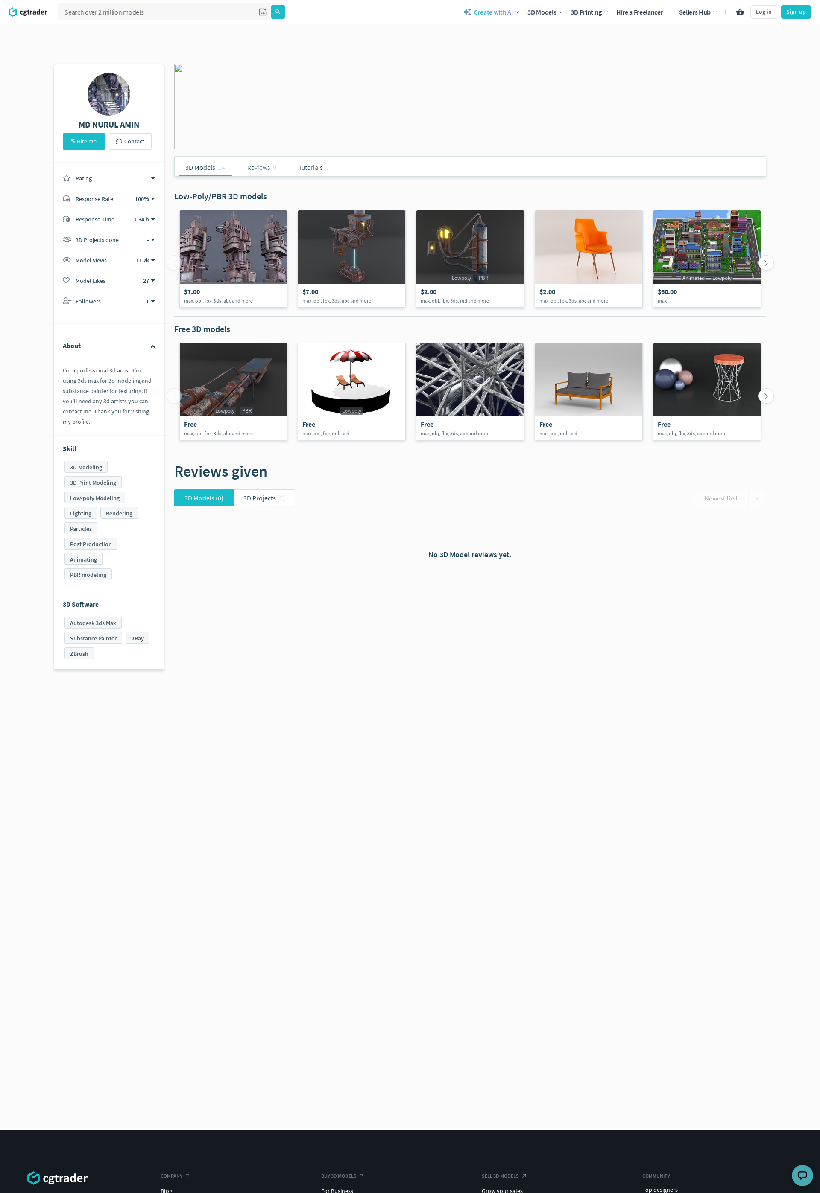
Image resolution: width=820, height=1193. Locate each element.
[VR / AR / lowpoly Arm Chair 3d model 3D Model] (588, 258)
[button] (262, 12)
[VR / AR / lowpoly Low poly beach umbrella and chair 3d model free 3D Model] (351, 391)
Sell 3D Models (500, 1176)
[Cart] (740, 12)
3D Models (203, 498)
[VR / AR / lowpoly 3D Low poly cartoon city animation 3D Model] (707, 258)
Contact (134, 141)
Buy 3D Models (339, 1176)
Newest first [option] (721, 498)
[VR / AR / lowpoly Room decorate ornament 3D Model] (470, 391)
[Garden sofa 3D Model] (588, 391)
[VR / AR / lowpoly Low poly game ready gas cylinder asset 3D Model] (470, 258)
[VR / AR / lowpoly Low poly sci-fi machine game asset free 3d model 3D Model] (351, 258)
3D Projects (264, 498)
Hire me (87, 141)
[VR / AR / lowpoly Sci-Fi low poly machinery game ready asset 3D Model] (233, 258)
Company (171, 1176)
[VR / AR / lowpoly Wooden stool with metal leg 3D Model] (707, 391)
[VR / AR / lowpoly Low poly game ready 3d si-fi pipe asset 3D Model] (233, 391)
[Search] (278, 12)
